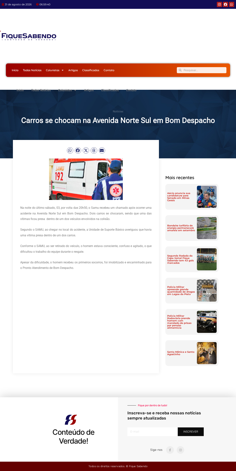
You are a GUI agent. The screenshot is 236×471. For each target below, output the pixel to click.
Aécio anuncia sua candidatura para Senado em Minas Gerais (178, 197)
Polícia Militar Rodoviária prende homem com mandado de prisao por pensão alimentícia (179, 321)
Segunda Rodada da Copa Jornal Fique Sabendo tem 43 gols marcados (180, 259)
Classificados (90, 70)
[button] (70, 150)
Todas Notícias (32, 70)
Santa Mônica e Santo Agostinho (180, 353)
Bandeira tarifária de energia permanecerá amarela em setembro (181, 228)
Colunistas (52, 70)
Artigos (73, 70)
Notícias (118, 111)
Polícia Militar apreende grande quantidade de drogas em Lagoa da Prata (181, 290)
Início (15, 70)
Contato (109, 70)
